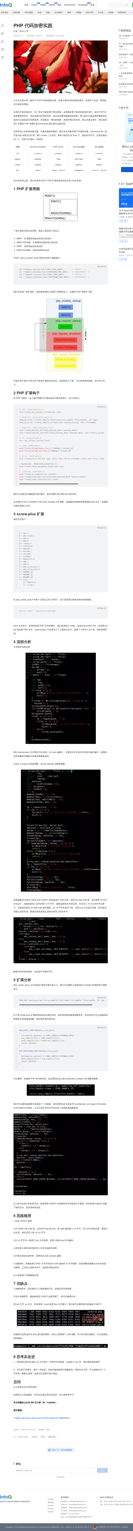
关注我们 (51, 1512)
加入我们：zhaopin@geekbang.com (74, 1511)
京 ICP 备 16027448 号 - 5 (82, 1527)
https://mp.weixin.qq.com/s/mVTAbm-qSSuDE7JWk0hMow (42, 1417)
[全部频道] (131, 12)
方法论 (34, 1437)
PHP (43, 1437)
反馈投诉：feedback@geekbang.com (74, 1507)
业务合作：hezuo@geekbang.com (73, 1504)
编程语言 (52, 1437)
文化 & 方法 (23, 1437)
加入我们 (51, 1509)
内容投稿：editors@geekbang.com (73, 1501)
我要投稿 (51, 1502)
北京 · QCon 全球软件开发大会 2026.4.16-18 (115, 1501)
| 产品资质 (124, 1527)
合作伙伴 (51, 1505)
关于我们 (51, 1499)
